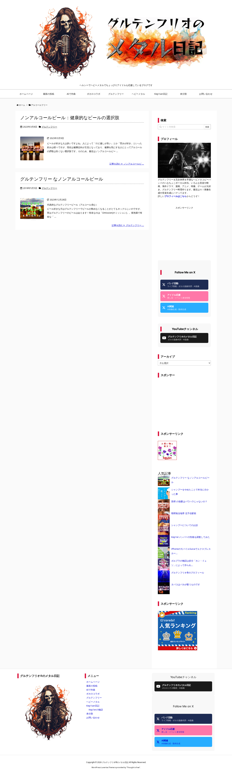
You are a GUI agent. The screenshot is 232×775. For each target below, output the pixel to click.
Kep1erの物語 (96, 709)
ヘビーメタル (93, 701)
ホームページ (93, 681)
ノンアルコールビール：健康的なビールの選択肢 (69, 117)
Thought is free (133, 767)
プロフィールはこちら (175, 196)
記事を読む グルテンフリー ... (128, 225)
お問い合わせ (93, 717)
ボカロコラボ (93, 693)
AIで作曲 (90, 689)
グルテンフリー (49, 126)
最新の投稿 (91, 685)
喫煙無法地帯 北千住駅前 (183, 513)
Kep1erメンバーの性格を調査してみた (190, 536)
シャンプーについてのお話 (184, 525)
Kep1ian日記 (92, 705)
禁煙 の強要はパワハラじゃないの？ (189, 501)
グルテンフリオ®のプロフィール (187, 572)
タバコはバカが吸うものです (185, 584)
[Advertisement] (184, 231)
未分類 (89, 713)
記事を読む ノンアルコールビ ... (127, 163)
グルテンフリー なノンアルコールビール (61, 179)
